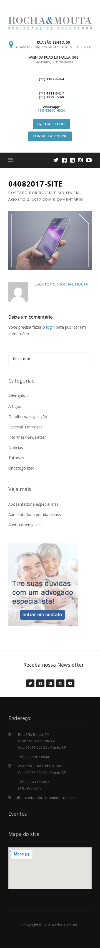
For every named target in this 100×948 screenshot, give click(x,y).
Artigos (14, 406)
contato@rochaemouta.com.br (50, 797)
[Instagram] (80, 160)
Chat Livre (53, 123)
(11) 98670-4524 (51, 110)
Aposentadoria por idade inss (34, 514)
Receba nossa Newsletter (53, 664)
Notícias (15, 447)
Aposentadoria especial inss (33, 504)
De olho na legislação (27, 416)
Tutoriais (16, 457)
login (50, 327)
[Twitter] (56, 160)
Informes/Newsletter (27, 437)
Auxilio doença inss (25, 524)
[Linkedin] (72, 160)
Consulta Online (50, 136)
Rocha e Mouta (55, 192)
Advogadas (18, 395)
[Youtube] (89, 160)
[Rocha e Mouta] (50, 22)
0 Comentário (68, 199)
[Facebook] (64, 160)
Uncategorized (21, 468)
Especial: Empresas (25, 427)
